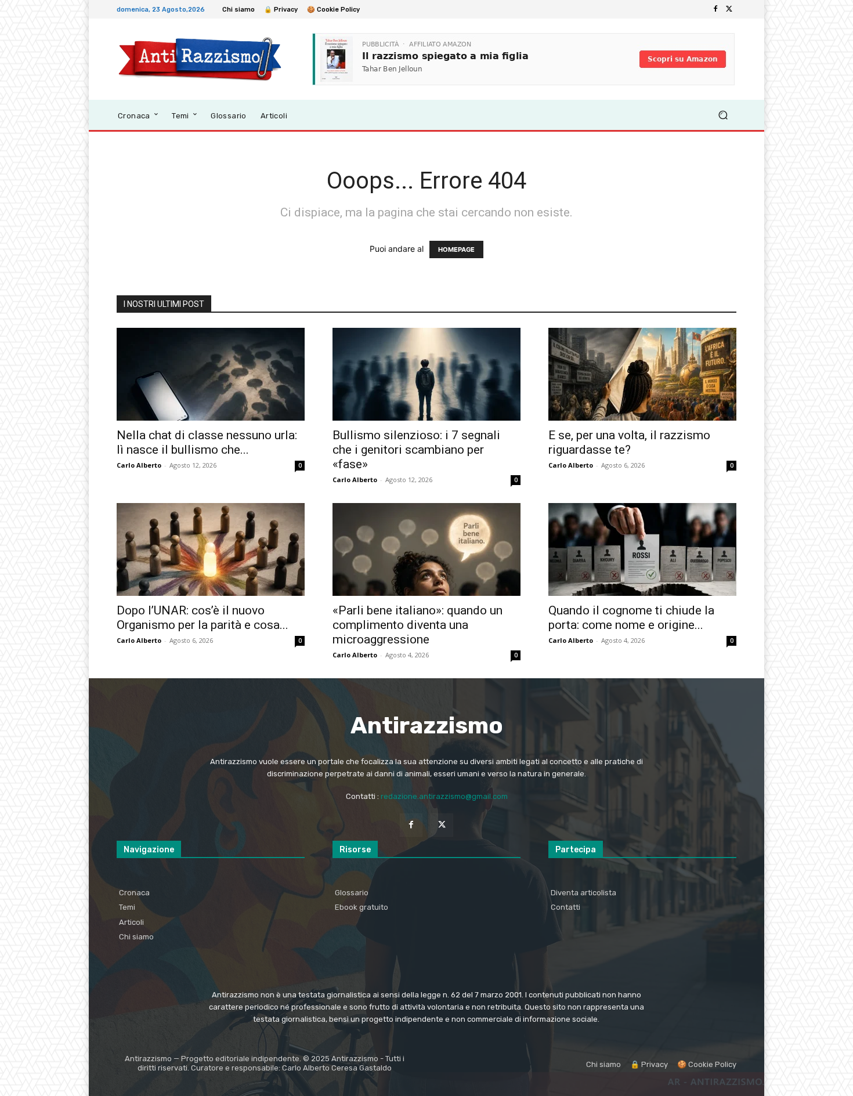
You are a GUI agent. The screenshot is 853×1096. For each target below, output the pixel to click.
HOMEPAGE (456, 249)
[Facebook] (715, 9)
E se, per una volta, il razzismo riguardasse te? (629, 442)
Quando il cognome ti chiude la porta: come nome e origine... (631, 617)
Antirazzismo (426, 725)
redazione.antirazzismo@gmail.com (444, 796)
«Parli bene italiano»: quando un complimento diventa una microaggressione (417, 624)
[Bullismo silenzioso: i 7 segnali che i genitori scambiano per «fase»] (426, 374)
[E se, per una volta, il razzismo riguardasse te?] (642, 374)
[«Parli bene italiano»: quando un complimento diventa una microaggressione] (426, 549)
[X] (729, 9)
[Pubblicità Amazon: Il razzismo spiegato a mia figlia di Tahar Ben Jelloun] (523, 59)
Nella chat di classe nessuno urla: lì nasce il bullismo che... (207, 442)
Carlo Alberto (139, 465)
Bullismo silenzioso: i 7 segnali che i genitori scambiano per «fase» (416, 449)
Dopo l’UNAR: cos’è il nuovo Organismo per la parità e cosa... (202, 617)
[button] (722, 115)
